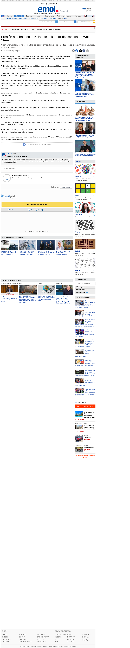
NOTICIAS (4, 634)
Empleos (59, 0)
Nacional (9, 16)
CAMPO (69, 634)
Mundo (39, 16)
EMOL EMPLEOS (41, 638)
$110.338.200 (80, 431)
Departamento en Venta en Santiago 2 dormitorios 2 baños (89, 427)
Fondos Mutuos (38, 18)
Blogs (18, 0)
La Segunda (86, 0)
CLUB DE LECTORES (60, 634)
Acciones (30, 18)
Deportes (29, 16)
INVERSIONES (71, 636)
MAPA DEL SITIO (41, 641)
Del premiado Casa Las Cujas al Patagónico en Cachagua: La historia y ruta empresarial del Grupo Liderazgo (84, 75)
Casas (79, 0)
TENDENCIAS (22, 634)
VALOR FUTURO (86, 638)
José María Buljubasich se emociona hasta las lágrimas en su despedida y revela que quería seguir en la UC (84, 333)
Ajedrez (77, 232)
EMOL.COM (58, 636)
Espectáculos (49, 16)
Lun (93, 0)
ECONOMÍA (5, 636)
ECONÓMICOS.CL (86, 634)
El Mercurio (10, 0)
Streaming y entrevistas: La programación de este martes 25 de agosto (37, 29)
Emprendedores (22, 18)
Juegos (78, 161)
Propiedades (51, 0)
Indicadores (53, 18)
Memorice (78, 195)
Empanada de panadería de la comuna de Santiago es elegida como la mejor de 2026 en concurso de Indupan (85, 363)
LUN (68, 638)
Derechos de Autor (25, 646)
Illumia (40, 284)
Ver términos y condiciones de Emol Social (37, 231)
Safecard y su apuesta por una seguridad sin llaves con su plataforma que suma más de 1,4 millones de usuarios (84, 94)
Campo (29, 0)
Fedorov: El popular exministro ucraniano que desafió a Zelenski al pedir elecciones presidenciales (85, 154)
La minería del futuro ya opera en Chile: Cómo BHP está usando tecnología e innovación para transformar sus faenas (27, 299)
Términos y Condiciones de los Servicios (53, 646)
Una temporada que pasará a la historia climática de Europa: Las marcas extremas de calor (84, 119)
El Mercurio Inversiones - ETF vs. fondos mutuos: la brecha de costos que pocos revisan (9, 299)
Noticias (14, 18)
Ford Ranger (87, 437)
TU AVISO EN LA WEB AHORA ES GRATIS (85, 456)
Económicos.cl (68, 0)
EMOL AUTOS (40, 634)
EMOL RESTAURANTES (25, 641)
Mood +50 (59, 284)
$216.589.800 (80, 419)
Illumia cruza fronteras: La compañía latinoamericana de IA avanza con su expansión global (46, 298)
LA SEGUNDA (70, 639)
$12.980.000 (89, 450)
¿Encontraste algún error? (39, 145)
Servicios (78, 16)
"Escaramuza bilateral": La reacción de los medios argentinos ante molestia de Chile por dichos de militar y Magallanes (85, 304)
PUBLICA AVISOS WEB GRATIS (85, 406)
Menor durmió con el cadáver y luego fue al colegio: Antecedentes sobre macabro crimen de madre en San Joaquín (85, 353)
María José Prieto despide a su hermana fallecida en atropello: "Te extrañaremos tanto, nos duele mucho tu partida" (85, 382)
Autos (44, 0)
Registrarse (90, 11)
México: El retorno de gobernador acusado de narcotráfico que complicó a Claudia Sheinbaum (84, 136)
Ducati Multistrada (89, 447)
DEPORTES (5, 638)
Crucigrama (78, 214)
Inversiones (36, 0)
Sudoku (77, 270)
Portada (8, 18)
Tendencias (60, 16)
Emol (3, 0)
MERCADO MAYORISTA (85, 640)
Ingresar (84, 11)
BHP (20, 284)
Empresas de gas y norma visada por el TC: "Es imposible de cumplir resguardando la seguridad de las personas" (63, 254)
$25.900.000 (89, 439)
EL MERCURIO (58, 638)
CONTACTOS (40, 639)
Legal (23, 0)
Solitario (78, 251)
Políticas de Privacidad (36, 646)
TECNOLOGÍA (5, 641)
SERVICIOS (22, 636)
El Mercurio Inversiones (9, 284)
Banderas (78, 176)
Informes (46, 18)
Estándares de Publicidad (70, 646)
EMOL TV (21, 638)
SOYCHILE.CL (71, 641)
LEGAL (56, 641)
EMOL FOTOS (23, 639)
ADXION (84, 636)
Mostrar (48, 4)
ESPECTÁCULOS (6, 639)
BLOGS (57, 639)
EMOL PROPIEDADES (43, 636)
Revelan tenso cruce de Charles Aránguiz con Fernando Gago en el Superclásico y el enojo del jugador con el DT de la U (85, 392)
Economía (19, 16)
